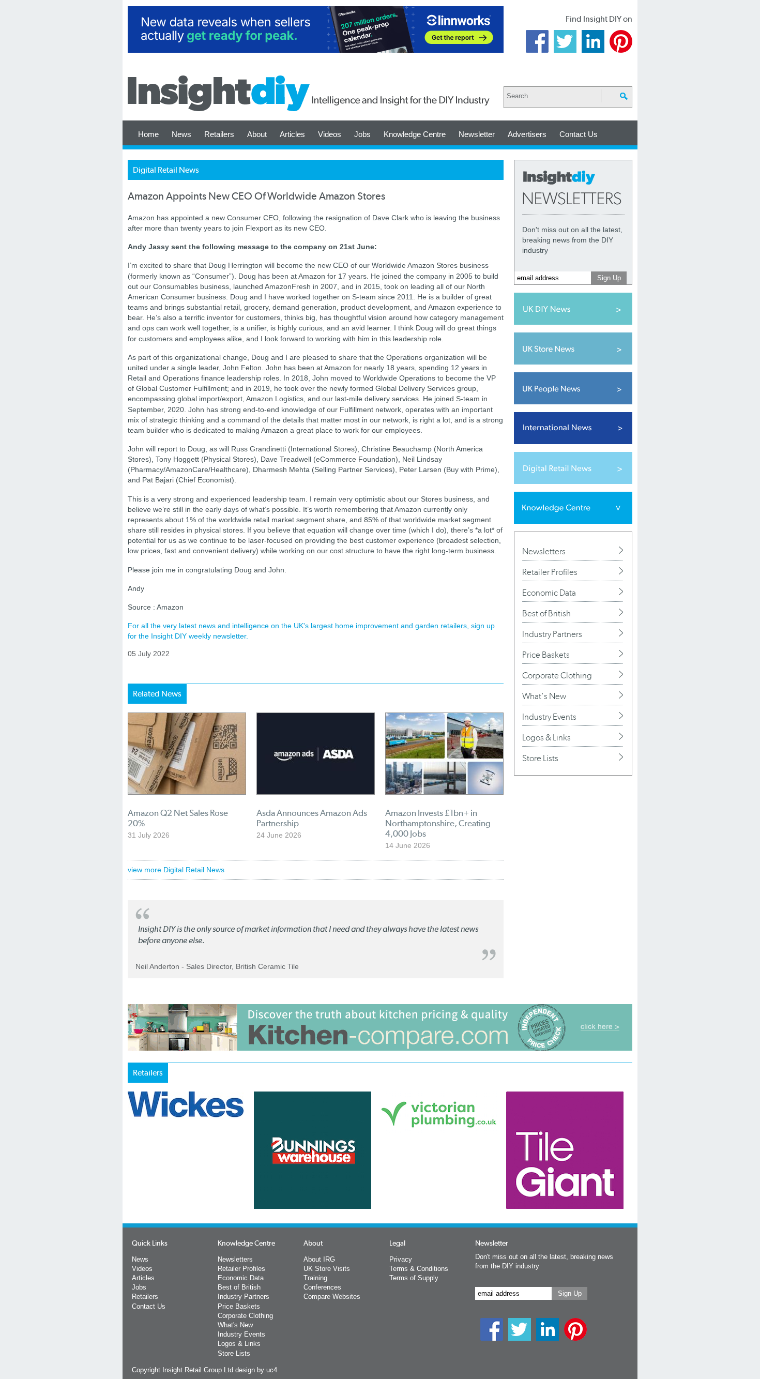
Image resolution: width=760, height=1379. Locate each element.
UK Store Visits (326, 1268)
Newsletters (544, 551)
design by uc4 (256, 1370)
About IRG (319, 1259)
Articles (292, 134)
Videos (329, 134)
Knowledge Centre (415, 134)
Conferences (322, 1287)
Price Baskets (546, 654)
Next (422, 1177)
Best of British (546, 613)
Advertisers (527, 134)
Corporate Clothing (557, 675)
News (181, 134)
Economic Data (549, 592)
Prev (133, 1177)
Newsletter (477, 134)
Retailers (219, 134)
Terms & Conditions (418, 1268)
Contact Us (578, 134)
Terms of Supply (413, 1278)
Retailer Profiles (549, 572)
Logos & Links (546, 737)
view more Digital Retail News (176, 870)
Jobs (362, 134)
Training (315, 1278)
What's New (544, 696)
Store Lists (540, 758)
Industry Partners (552, 634)
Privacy (400, 1259)
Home (148, 134)
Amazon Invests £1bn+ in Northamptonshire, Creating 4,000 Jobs (438, 823)
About (257, 134)
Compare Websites (331, 1296)
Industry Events (549, 716)
